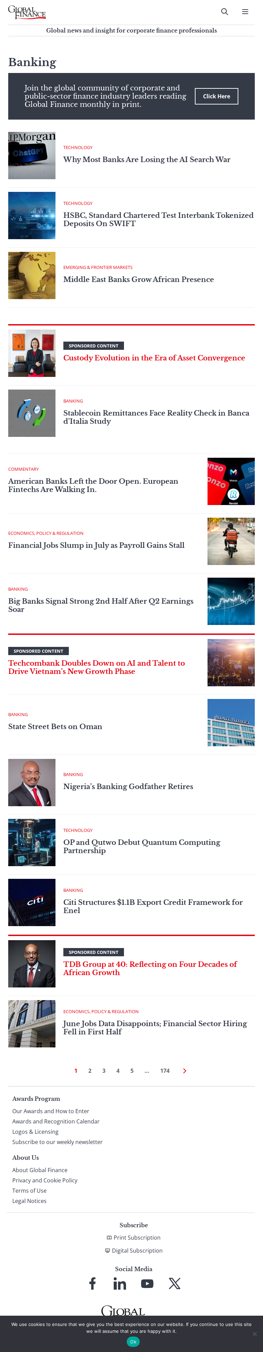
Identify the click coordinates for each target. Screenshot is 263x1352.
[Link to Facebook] (92, 1283)
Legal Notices (29, 1201)
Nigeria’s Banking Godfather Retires (128, 787)
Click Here (216, 96)
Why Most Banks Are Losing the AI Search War (146, 160)
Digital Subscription (137, 1250)
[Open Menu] (245, 12)
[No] (254, 1333)
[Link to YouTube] (147, 1283)
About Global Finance (39, 1170)
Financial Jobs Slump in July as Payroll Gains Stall (96, 545)
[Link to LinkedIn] (120, 1283)
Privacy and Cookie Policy (44, 1180)
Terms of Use (29, 1190)
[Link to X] (174, 1283)
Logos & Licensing (35, 1131)
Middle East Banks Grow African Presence (139, 279)
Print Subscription (137, 1237)
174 (165, 1070)
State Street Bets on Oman (55, 727)
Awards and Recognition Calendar (56, 1121)
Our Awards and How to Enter (50, 1111)
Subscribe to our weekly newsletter (57, 1142)
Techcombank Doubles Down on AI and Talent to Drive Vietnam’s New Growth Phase (96, 667)
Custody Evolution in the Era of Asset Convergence (154, 358)
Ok (133, 1341)
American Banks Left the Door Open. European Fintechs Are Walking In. (93, 485)
